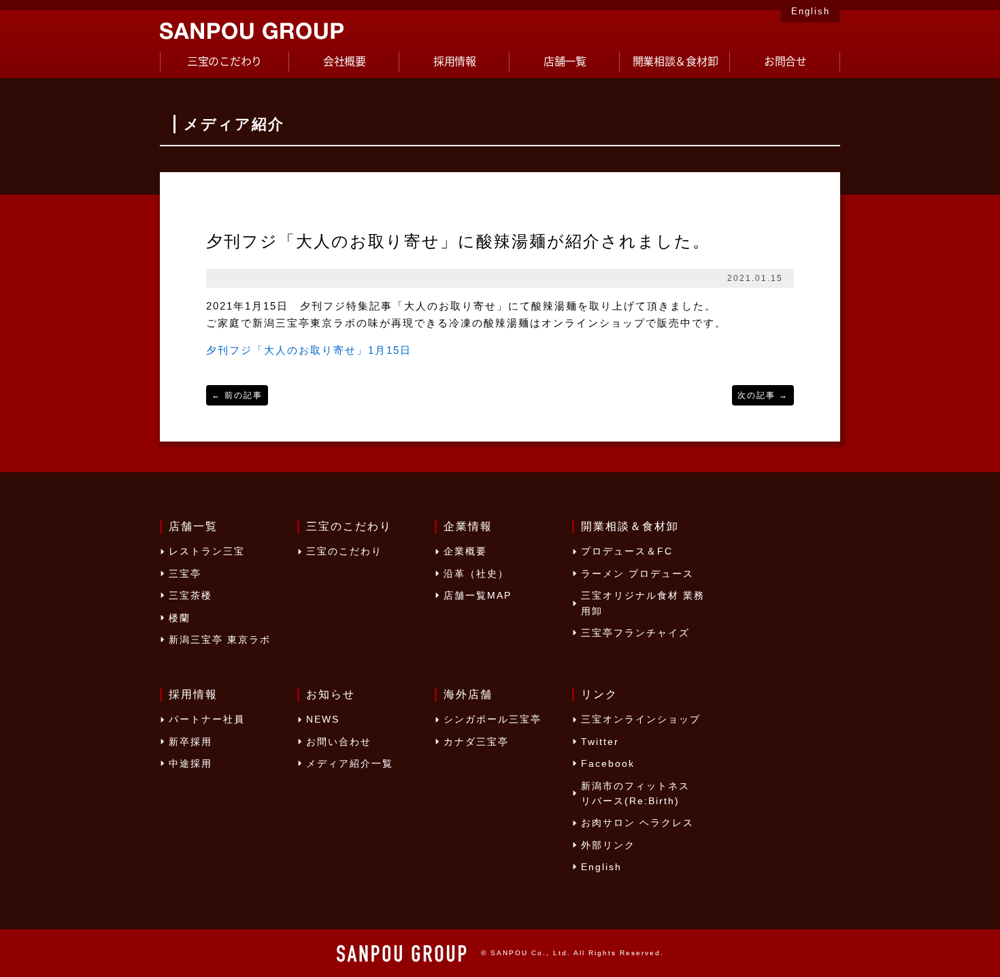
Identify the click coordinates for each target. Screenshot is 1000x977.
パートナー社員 (207, 719)
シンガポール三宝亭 (492, 719)
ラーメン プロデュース (637, 573)
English (810, 11)
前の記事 (237, 395)
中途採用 (190, 763)
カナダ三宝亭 (476, 741)
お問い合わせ (338, 741)
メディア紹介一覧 (349, 763)
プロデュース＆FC (627, 551)
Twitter (600, 741)
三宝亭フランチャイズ (635, 632)
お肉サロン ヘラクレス (637, 822)
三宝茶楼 (190, 595)
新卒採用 (190, 741)
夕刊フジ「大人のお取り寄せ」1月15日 (309, 350)
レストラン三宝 (207, 551)
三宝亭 (185, 573)
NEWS (322, 719)
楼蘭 (179, 617)
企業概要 (465, 551)
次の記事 (762, 395)
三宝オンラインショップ (641, 719)
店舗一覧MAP (478, 595)
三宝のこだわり (344, 551)
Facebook (608, 763)
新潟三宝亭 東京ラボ (220, 639)
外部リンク (608, 845)
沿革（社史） (476, 573)
